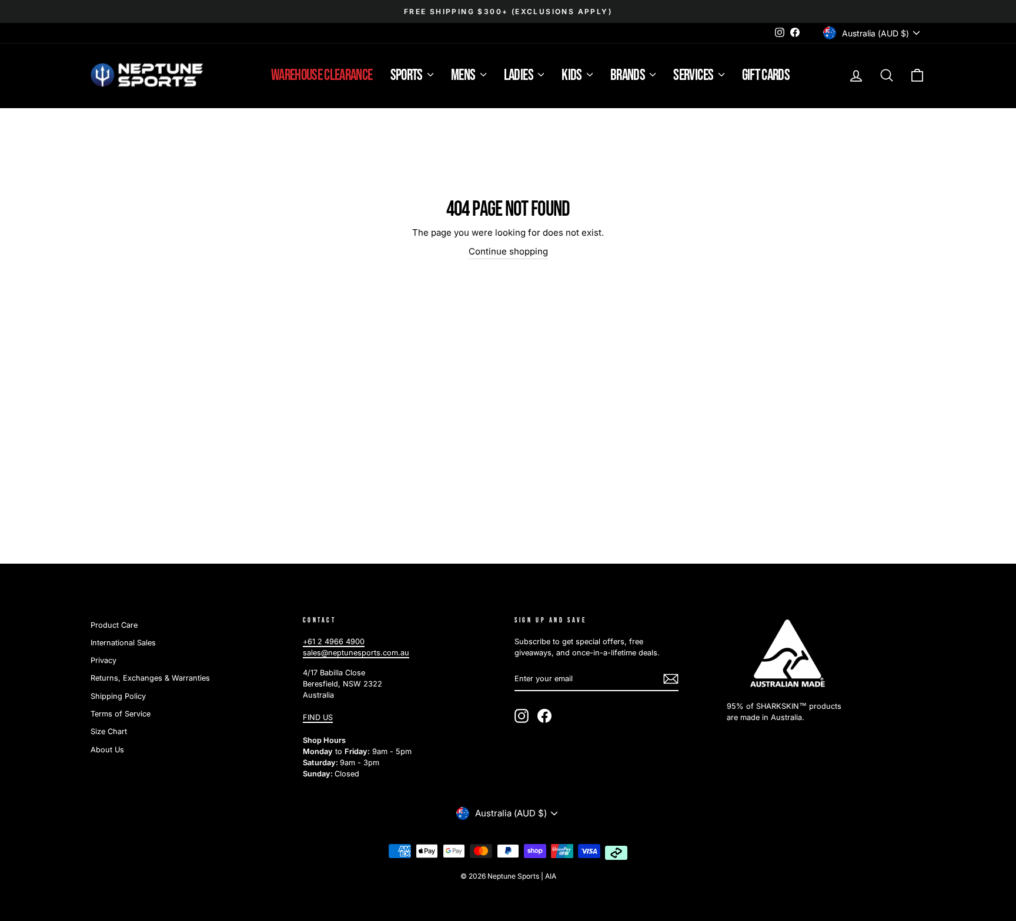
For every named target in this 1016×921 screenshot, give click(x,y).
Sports (407, 75)
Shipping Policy (118, 696)
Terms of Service (121, 713)
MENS (464, 75)
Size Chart (109, 731)
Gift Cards (766, 75)
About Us (107, 749)
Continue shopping (508, 251)
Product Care (114, 625)
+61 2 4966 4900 (334, 641)
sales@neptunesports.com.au (356, 652)
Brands (628, 75)
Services (694, 75)
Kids (573, 75)
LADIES (519, 75)
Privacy (103, 660)
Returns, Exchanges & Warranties (150, 678)
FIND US (318, 717)
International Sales (123, 642)
